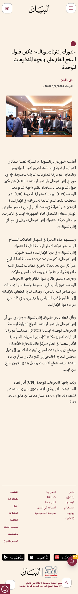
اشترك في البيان (46, 507)
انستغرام (69, 507)
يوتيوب (70, 512)
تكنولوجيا (13, 498)
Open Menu (71, 8)
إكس (71, 491)
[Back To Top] (67, 583)
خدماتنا (51, 497)
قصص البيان (11, 540)
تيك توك (69, 518)
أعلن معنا (50, 502)
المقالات (13, 512)
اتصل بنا (51, 491)
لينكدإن (70, 497)
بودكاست (13, 533)
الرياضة (14, 519)
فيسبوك (69, 502)
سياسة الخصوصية (45, 512)
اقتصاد (14, 491)
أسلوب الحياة (11, 526)
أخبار (15, 505)
